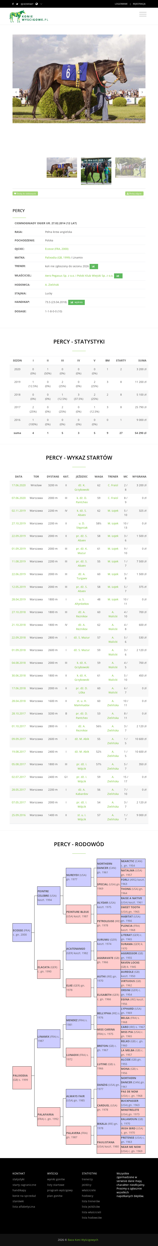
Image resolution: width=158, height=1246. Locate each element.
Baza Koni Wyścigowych (83, 1240)
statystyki (18, 1179)
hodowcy (87, 1196)
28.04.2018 (19, 701)
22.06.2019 (19, 574)
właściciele (89, 1190)
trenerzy (87, 1179)
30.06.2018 (19, 675)
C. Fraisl (113, 485)
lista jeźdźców (91, 1206)
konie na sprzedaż (24, 1196)
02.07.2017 (19, 777)
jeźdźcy (86, 1185)
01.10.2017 (19, 726)
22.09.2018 (19, 637)
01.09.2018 (19, 650)
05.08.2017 (19, 764)
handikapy (19, 1190)
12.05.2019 (19, 587)
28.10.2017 (19, 713)
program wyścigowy (60, 1190)
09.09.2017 (19, 739)
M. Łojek (113, 510)
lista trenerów (91, 1201)
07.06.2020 (19, 498)
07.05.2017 (19, 802)
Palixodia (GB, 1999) (57, 257)
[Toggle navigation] (142, 14)
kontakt (28, 4)
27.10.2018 (19, 612)
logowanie (121, 3)
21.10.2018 (19, 625)
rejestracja (139, 3)
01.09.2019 (19, 548)
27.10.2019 (19, 523)
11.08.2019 (19, 561)
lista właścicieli (91, 1212)
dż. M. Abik (82, 739)
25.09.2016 (19, 815)
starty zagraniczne (24, 1185)
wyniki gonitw (56, 1179)
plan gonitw (54, 1196)
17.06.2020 (19, 485)
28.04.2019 (19, 599)
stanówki (18, 1201)
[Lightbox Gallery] (79, 79)
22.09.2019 (19, 536)
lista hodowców (92, 1217)
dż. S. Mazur (82, 637)
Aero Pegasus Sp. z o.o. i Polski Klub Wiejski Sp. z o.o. (79, 275)
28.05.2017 (19, 789)
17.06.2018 (19, 688)
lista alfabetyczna (24, 1206)
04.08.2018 (19, 663)
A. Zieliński (52, 284)
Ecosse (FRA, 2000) (56, 249)
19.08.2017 (19, 751)
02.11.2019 (19, 510)
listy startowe (55, 1185)
